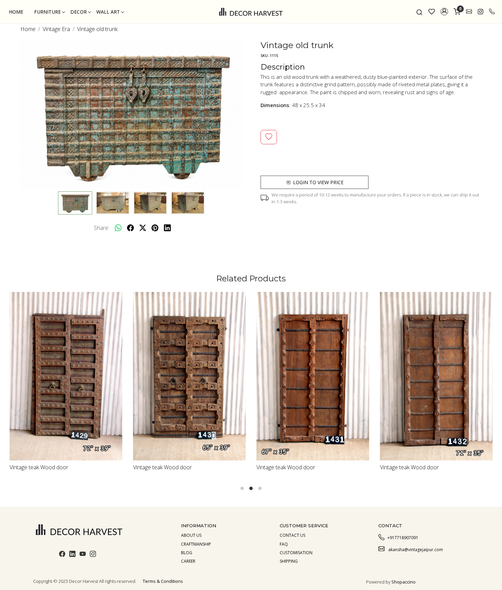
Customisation (296, 553)
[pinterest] (155, 228)
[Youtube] (82, 554)
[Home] (251, 11)
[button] (444, 11)
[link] (419, 12)
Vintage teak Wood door (112, 467)
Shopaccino (403, 582)
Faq (284, 544)
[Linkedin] (72, 554)
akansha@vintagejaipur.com (415, 549)
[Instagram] (92, 554)
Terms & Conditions (163, 581)
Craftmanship (196, 544)
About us (191, 535)
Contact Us (292, 535)
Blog (186, 553)
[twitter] (143, 228)
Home (16, 12)
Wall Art (108, 12)
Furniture (47, 12)
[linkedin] (167, 228)
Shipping (289, 561)
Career (188, 561)
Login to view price (318, 182)
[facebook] (130, 228)
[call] (492, 11)
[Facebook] (62, 554)
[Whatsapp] (118, 228)
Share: (101, 228)
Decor (78, 12)
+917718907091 (402, 538)
